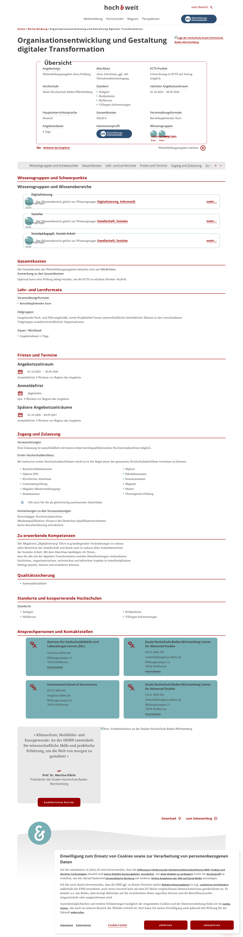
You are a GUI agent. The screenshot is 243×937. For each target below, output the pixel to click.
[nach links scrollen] (22, 165)
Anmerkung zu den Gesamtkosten (40, 274)
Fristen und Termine (153, 166)
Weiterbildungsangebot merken (178, 148)
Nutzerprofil (214, 874)
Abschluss (103, 68)
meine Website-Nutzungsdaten (122, 874)
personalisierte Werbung (119, 878)
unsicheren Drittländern (214, 884)
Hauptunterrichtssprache (60, 112)
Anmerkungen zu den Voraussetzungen (44, 511)
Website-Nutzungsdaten (176, 884)
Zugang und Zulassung (186, 166)
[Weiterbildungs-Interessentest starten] (199, 19)
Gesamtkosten (106, 112)
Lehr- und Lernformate (120, 166)
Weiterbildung (93, 19)
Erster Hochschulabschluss (35, 455)
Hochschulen (115, 19)
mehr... (212, 202)
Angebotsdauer (53, 126)
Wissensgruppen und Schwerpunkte (54, 166)
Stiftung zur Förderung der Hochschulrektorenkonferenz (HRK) (173, 869)
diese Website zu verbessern (176, 874)
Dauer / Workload (29, 330)
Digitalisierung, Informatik (116, 202)
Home (21, 29)
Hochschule (51, 86)
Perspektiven (151, 19)
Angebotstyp (51, 68)
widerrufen (77, 912)
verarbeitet (147, 874)
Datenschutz (83, 925)
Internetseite (55, 667)
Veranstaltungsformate (166, 112)
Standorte (24, 606)
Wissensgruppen (161, 126)
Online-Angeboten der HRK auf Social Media (176, 878)
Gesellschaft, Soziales (112, 221)
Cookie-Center (117, 925)
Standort (102, 86)
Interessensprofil (108, 126)
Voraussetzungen (29, 442)
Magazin (133, 19)
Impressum (66, 925)
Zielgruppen (25, 312)
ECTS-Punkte (158, 68)
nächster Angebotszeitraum (169, 86)
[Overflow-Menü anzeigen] (221, 165)
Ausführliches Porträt (59, 802)
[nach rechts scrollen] (215, 165)
